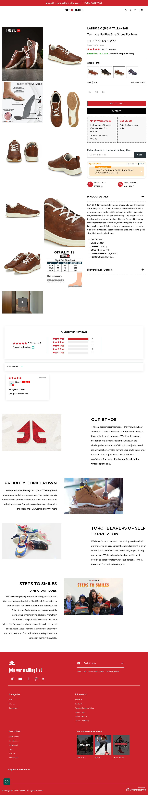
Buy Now (116, 111)
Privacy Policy (80, 712)
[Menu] (25, 10)
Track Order (13, 757)
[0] (140, 11)
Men (10, 700)
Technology (13, 708)
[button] (93, 49)
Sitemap (12, 753)
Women (12, 704)
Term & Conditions (82, 720)
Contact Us (79, 704)
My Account (13, 745)
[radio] (93, 72)
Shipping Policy (81, 716)
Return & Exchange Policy (84, 708)
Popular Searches (17, 770)
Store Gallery (13, 737)
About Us (78, 700)
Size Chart (140, 82)
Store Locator (14, 741)
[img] (15, 378)
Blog (10, 749)
